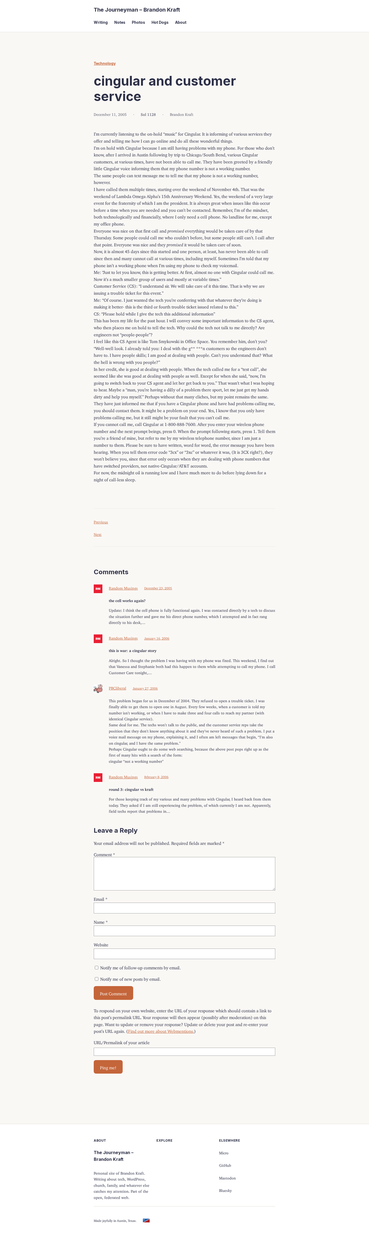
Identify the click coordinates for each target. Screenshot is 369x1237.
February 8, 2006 (156, 776)
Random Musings (123, 587)
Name (101, 921)
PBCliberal (117, 687)
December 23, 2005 (158, 587)
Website (101, 943)
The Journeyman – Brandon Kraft (137, 9)
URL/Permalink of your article (122, 1041)
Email (101, 898)
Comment (104, 853)
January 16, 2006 (156, 637)
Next (98, 533)
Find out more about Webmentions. (161, 1030)
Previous (101, 521)
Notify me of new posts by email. (130, 978)
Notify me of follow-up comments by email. (140, 966)
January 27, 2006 (145, 687)
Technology (105, 63)
